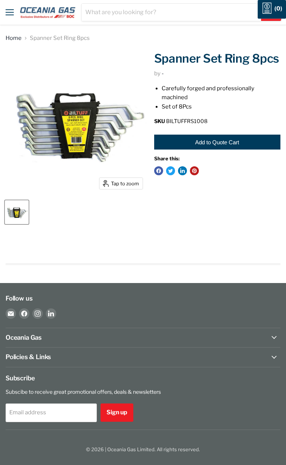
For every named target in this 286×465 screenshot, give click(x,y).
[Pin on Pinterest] (194, 170)
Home (14, 38)
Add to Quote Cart (217, 142)
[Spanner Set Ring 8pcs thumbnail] (17, 212)
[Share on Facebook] (158, 170)
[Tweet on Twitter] (170, 170)
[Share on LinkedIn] (182, 170)
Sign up (117, 412)
